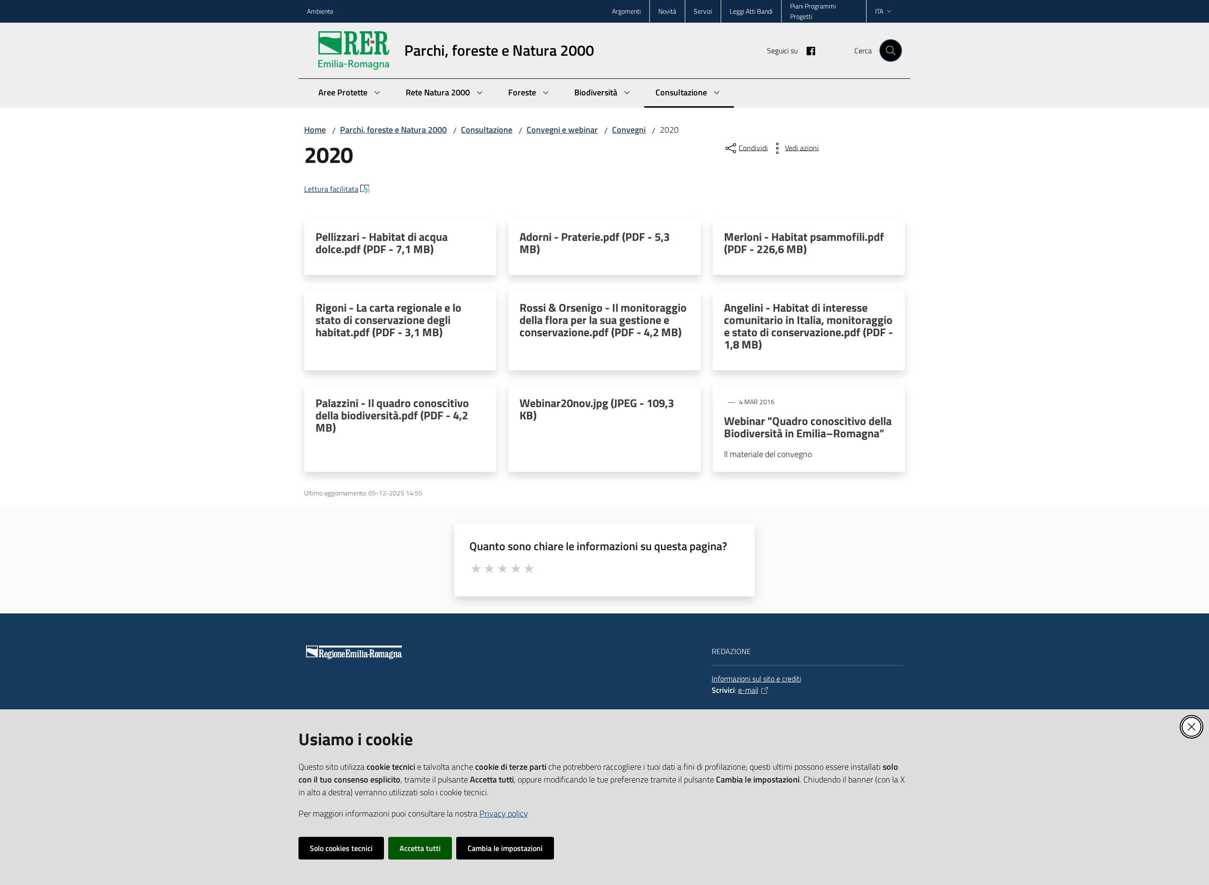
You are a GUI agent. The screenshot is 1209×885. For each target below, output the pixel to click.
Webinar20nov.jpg (596, 409)
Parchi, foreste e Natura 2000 (393, 129)
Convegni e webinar (562, 129)
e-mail (748, 690)
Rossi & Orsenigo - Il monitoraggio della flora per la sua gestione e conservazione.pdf (603, 319)
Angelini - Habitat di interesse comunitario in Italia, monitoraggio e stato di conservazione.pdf (808, 325)
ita (879, 11)
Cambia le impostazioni (505, 848)
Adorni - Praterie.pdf (594, 242)
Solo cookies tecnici (341, 848)
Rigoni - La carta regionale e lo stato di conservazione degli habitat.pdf (388, 319)
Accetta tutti (420, 848)
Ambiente (320, 11)
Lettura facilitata (331, 189)
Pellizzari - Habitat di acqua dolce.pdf (381, 242)
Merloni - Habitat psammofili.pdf (804, 242)
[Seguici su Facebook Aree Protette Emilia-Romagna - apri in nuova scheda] (807, 50)
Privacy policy (503, 813)
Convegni (629, 129)
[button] (890, 50)
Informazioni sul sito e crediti (756, 678)
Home (315, 129)
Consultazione (486, 129)
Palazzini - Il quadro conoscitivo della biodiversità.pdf (392, 415)
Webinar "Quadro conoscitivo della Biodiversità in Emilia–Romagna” (808, 427)
